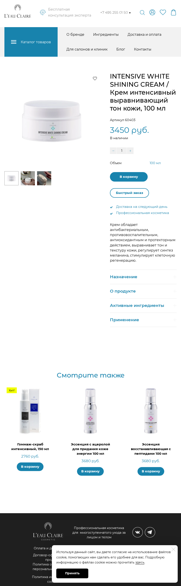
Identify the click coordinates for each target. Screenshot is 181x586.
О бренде (75, 34)
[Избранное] (163, 12)
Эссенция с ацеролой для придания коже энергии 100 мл (90, 449)
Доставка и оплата (144, 34)
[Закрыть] (173, 549)
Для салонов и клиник (86, 49)
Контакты (142, 49)
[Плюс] (130, 150)
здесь (139, 562)
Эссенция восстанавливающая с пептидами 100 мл (151, 449)
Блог (120, 49)
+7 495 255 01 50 (115, 12)
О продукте (123, 291)
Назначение (123, 276)
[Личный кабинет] (152, 12)
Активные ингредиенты (137, 305)
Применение (124, 319)
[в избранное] (95, 78)
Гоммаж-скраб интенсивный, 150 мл (30, 446)
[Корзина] (173, 12)
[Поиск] (142, 12)
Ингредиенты (106, 34)
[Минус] (113, 150)
